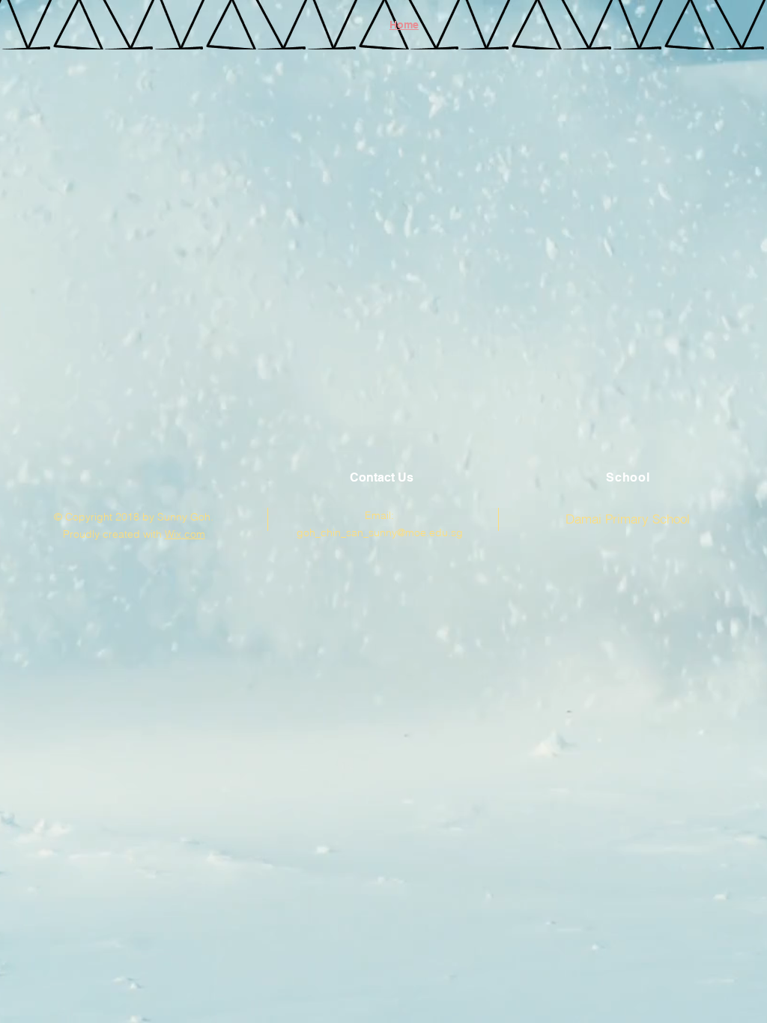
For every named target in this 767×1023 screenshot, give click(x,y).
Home (404, 25)
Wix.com (185, 534)
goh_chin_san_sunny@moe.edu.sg (380, 532)
